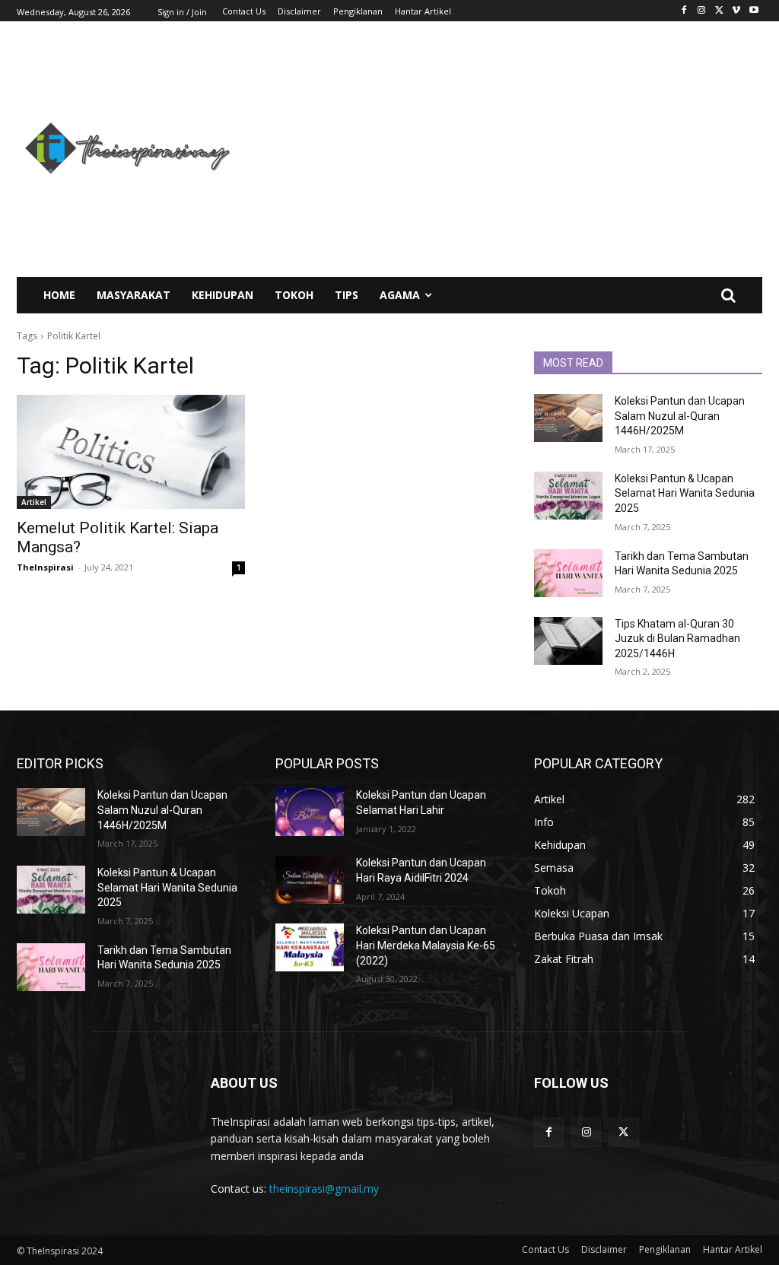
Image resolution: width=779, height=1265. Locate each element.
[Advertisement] (515, 149)
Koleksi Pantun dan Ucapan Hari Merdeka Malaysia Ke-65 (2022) (425, 945)
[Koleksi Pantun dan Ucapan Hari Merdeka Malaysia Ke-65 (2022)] (309, 947)
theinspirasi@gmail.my (324, 1188)
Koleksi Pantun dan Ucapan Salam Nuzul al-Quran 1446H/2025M (680, 416)
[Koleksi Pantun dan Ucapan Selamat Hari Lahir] (309, 812)
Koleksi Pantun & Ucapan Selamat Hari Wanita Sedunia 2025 (685, 493)
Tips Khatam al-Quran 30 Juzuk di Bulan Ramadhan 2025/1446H (677, 639)
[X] (719, 11)
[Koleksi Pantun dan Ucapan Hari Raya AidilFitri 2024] (309, 880)
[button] (728, 295)
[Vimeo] (736, 11)
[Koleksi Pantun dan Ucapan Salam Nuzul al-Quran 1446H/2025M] (568, 418)
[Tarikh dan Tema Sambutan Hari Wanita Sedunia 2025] (568, 573)
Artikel (33, 502)
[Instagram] (702, 11)
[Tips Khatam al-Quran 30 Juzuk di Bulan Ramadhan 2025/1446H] (568, 641)
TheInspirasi (45, 567)
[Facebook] (684, 11)
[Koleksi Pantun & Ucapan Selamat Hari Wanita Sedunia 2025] (568, 496)
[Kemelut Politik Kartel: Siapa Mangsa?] (131, 452)
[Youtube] (753, 11)
